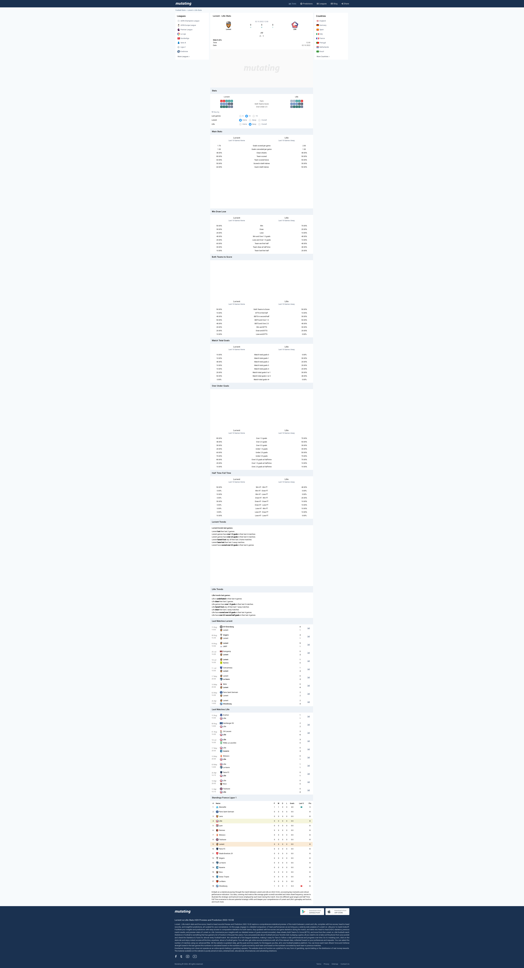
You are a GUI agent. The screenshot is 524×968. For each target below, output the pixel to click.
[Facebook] (177, 956)
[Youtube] (196, 956)
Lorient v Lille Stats (195, 10)
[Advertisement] (261, 68)
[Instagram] (189, 956)
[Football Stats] (183, 4)
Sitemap (335, 964)
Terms (318, 964)
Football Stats (180, 10)
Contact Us (345, 964)
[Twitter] (183, 956)
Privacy (326, 964)
